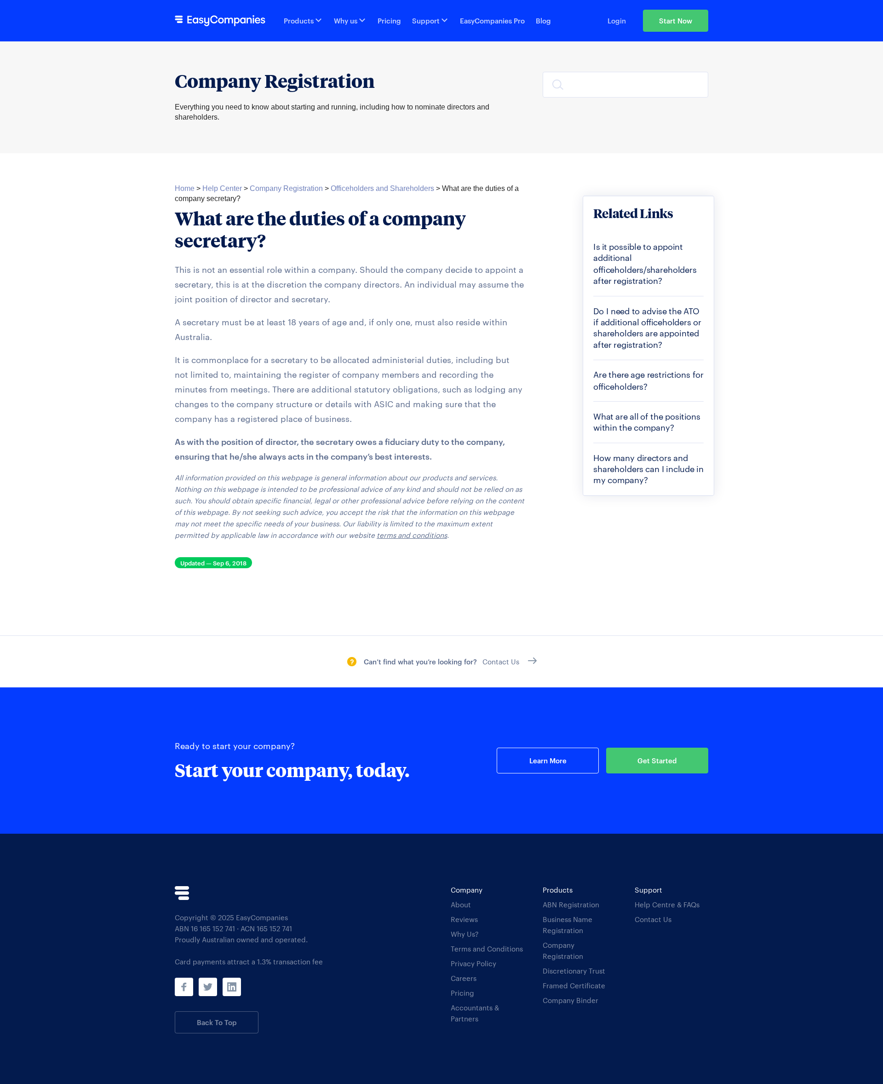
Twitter (208, 987)
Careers (463, 978)
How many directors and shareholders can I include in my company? (648, 468)
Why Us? (465, 934)
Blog (543, 20)
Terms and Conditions (487, 948)
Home (185, 188)
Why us (345, 20)
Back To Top (217, 1022)
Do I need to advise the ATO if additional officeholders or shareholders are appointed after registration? (647, 327)
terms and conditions (412, 535)
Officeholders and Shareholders (382, 188)
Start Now (675, 20)
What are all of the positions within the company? (646, 421)
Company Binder (570, 1000)
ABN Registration (571, 904)
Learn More (548, 760)
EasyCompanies (220, 20)
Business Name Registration (567, 924)
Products (299, 20)
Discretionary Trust (574, 970)
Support (426, 20)
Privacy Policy (473, 963)
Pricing (389, 20)
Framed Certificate (574, 985)
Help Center (222, 188)
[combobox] (625, 85)
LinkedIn (232, 987)
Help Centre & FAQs (667, 904)
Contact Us (653, 919)
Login (617, 20)
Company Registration (286, 188)
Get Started (657, 760)
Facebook (184, 987)
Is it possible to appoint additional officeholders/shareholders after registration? (644, 263)
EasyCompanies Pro (492, 20)
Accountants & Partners (475, 1013)
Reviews (464, 919)
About (461, 904)
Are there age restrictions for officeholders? (648, 380)
